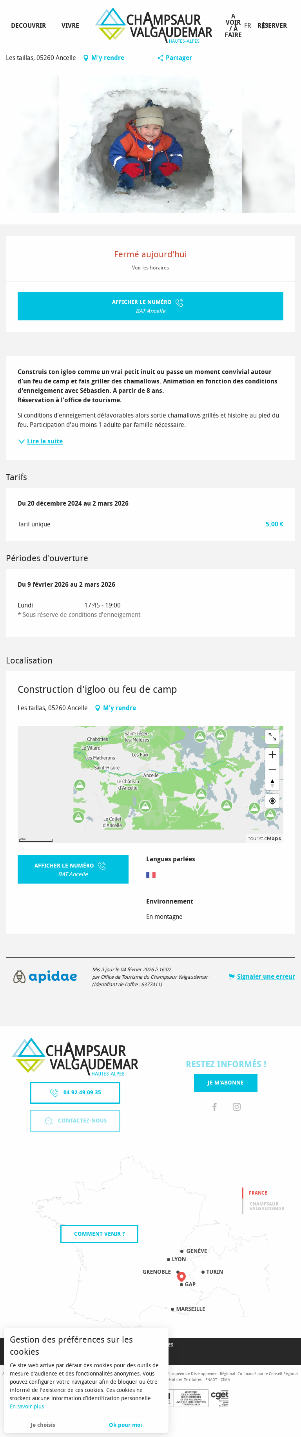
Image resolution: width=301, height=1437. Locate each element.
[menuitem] (30, 25)
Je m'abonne (226, 1082)
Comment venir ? (99, 1234)
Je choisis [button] (43, 1425)
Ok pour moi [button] (125, 1425)
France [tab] (258, 1193)
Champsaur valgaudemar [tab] (267, 1206)
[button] (265, 26)
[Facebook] (215, 1107)
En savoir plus (27, 1406)
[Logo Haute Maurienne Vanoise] (75, 1056)
